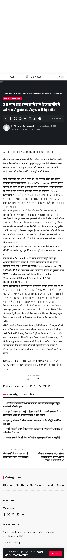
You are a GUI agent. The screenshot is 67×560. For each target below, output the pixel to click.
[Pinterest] (18, 515)
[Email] (30, 118)
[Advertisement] (33, 39)
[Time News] (33, 77)
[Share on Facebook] (10, 118)
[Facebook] (4, 515)
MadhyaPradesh (12, 98)
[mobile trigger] (5, 77)
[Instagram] (13, 515)
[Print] (39, 118)
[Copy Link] (35, 118)
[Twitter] (8, 515)
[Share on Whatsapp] (20, 118)
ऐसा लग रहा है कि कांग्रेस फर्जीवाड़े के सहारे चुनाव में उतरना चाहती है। (34, 437)
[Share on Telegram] (25, 118)
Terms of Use (21, 555)
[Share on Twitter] (15, 118)
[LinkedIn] (22, 515)
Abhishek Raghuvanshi (24, 126)
